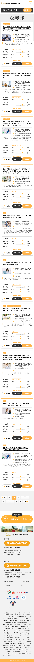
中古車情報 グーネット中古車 (10, 613)
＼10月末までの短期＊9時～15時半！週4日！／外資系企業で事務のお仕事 (17, 264)
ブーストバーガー (12, 653)
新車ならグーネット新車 (25, 613)
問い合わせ (23, 585)
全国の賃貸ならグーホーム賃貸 (13, 639)
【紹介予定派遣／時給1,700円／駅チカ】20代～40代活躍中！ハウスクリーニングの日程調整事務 (17, 75)
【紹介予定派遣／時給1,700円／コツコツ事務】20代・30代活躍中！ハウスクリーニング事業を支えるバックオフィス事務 (17, 29)
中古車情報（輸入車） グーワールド (12, 615)
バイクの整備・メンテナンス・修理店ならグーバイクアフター (17, 649)
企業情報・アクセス (8, 581)
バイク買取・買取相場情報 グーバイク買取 (16, 651)
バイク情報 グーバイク (11, 618)
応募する (27, 63)
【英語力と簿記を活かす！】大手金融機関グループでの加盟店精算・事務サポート (16, 404)
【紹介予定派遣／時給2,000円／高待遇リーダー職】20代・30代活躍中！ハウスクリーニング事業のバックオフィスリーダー (17, 171)
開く (28, 10)
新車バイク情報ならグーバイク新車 (18, 647)
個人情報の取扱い (25, 581)
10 (20, 501)
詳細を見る (17, 63)
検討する (8, 63)
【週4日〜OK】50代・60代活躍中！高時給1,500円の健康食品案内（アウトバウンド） (15, 449)
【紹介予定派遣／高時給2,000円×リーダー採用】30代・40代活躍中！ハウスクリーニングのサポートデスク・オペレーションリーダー (17, 123)
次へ (24, 501)
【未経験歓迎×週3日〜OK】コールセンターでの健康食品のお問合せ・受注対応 (17, 217)
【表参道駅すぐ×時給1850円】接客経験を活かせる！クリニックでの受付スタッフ (16, 309)
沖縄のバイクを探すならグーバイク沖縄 (17, 624)
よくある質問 (7, 585)
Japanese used (13, 620)
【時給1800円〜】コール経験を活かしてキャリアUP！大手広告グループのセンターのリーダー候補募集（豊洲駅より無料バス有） (17, 357)
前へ (5, 498)
